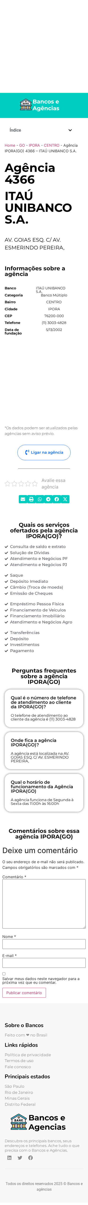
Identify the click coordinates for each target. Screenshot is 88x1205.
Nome (9, 936)
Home (10, 145)
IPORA (34, 145)
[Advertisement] (44, 46)
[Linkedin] (9, 1157)
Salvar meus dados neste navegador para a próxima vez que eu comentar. (41, 980)
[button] (70, 130)
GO (22, 145)
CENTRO (51, 145)
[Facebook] (30, 1157)
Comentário (14, 877)
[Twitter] (20, 1157)
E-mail (9, 955)
